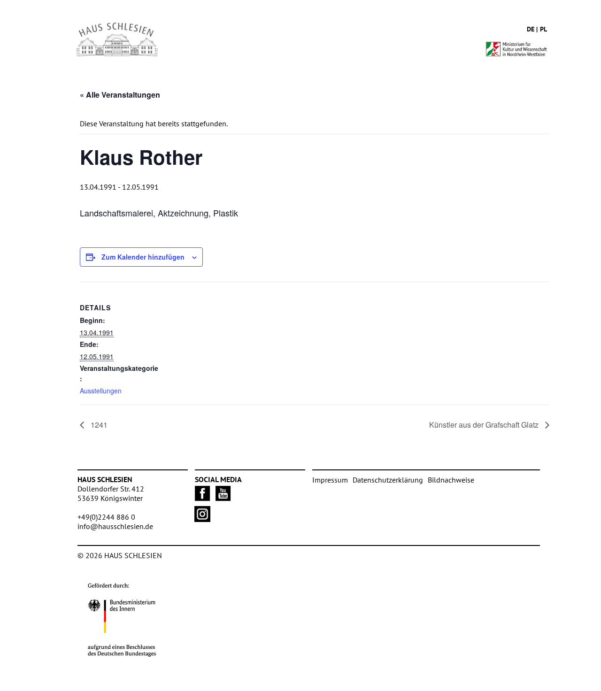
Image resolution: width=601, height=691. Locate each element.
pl (543, 29)
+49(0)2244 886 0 (106, 517)
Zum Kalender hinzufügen (143, 256)
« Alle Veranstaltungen (120, 94)
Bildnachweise (451, 479)
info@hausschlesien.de (115, 526)
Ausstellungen (101, 390)
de (530, 29)
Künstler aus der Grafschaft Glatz (484, 424)
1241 (98, 424)
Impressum (330, 479)
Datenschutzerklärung (388, 479)
